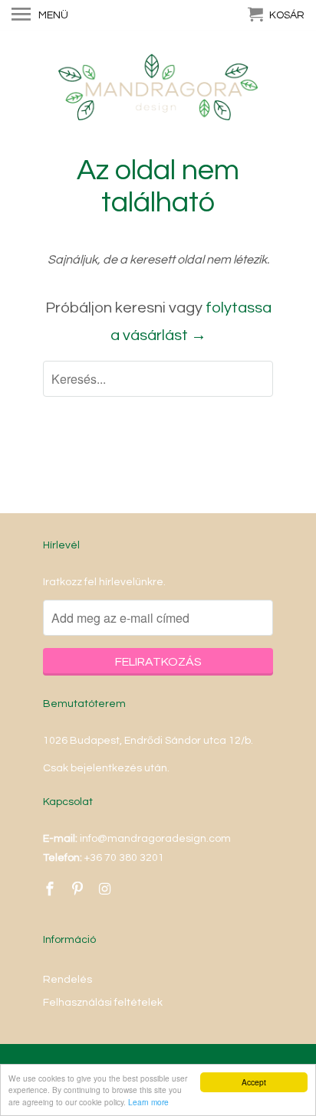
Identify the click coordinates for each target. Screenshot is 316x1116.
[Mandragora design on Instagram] (106, 889)
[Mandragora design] (158, 91)
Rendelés (67, 979)
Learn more (148, 1102)
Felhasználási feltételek (103, 1002)
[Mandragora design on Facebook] (51, 889)
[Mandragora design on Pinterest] (79, 889)
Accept (254, 1082)
